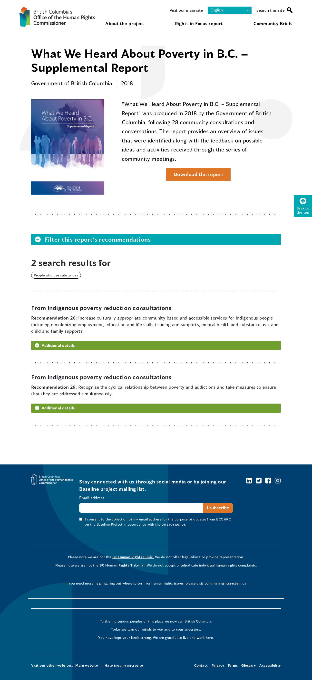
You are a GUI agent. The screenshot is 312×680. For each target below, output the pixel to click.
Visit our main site (186, 10)
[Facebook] (268, 480)
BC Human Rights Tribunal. (122, 565)
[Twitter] (259, 480)
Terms (233, 665)
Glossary (248, 665)
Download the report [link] (194, 176)
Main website (86, 665)
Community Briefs (273, 23)
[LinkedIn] (249, 480)
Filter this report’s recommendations (98, 239)
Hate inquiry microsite (124, 665)
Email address (92, 497)
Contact (201, 665)
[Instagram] (278, 480)
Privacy (218, 665)
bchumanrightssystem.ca (226, 583)
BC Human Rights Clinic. (133, 557)
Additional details (58, 345)
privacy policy (173, 524)
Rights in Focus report (199, 23)
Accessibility (270, 665)
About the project (124, 23)
